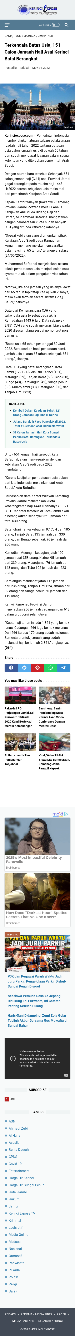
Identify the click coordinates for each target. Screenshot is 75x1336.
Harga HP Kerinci (21, 1178)
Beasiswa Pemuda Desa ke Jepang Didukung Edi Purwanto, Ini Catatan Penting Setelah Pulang (34, 1001)
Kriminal (15, 1220)
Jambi (13, 1206)
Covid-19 (15, 1164)
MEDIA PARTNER (23, 1320)
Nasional (15, 1249)
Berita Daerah (19, 1150)
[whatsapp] (50, 668)
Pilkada (14, 1270)
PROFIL (62, 1314)
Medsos (14, 1242)
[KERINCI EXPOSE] (37, 10)
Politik (13, 1277)
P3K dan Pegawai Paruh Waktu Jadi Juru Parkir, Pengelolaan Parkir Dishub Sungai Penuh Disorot (37, 981)
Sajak (13, 1291)
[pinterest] (37, 668)
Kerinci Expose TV (22, 1213)
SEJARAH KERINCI (50, 1320)
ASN (12, 1121)
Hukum (14, 1199)
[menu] (10, 25)
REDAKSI (10, 1314)
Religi (13, 1284)
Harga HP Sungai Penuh (26, 1185)
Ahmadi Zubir (19, 1128)
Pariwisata (16, 1263)
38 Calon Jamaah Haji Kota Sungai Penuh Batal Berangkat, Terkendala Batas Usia (36, 437)
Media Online (18, 1235)
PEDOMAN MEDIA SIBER (36, 1314)
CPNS (13, 1157)
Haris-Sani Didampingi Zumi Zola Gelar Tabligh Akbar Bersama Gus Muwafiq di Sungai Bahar (37, 1021)
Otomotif (15, 1256)
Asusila (14, 1143)
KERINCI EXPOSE (43, 1329)
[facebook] (11, 668)
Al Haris (14, 1135)
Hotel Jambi (18, 1192)
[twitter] (24, 668)
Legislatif (15, 1228)
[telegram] (63, 668)
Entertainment (19, 1171)
